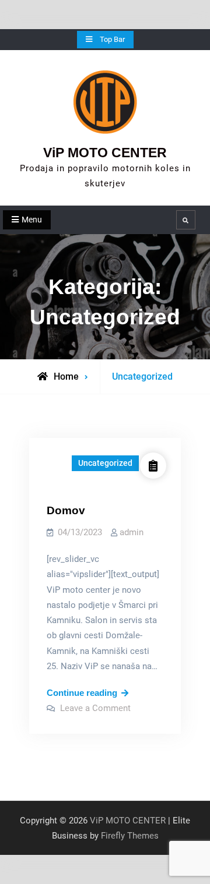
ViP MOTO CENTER (105, 152)
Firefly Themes (130, 835)
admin (132, 532)
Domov (66, 510)
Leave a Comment (95, 708)
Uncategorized (105, 463)
